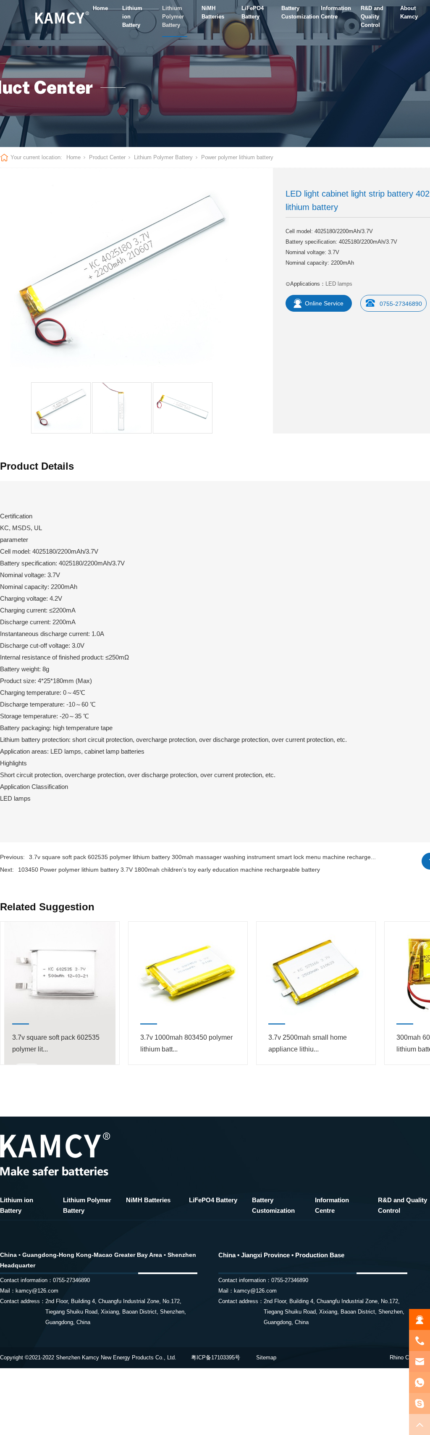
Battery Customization (294, 12)
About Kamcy (409, 12)
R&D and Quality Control (372, 16)
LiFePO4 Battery (252, 12)
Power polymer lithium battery (237, 157)
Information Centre (333, 12)
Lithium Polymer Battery (173, 16)
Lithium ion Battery (132, 16)
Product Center (107, 157)
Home (100, 8)
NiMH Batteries (213, 12)
